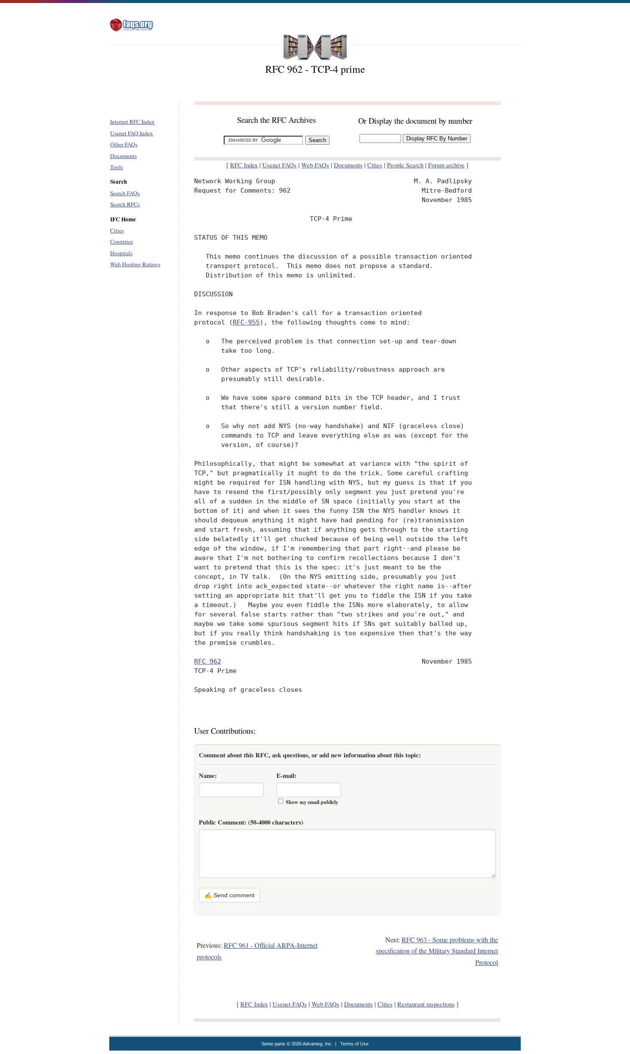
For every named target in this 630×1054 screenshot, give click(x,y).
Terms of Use (354, 1043)
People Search (405, 165)
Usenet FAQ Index (131, 133)
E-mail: (286, 775)
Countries (121, 241)
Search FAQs (125, 193)
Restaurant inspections (426, 1004)
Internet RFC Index (132, 121)
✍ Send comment (229, 895)
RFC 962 (207, 661)
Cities (117, 230)
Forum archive (446, 165)
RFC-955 (246, 322)
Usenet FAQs (279, 165)
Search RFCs (125, 204)
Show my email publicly (312, 802)
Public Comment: (251, 822)
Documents (123, 156)
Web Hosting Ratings (135, 264)
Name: (208, 775)
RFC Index (244, 165)
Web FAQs (315, 165)
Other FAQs (124, 144)
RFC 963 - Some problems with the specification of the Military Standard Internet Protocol (437, 951)
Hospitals (121, 253)
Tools (116, 167)
